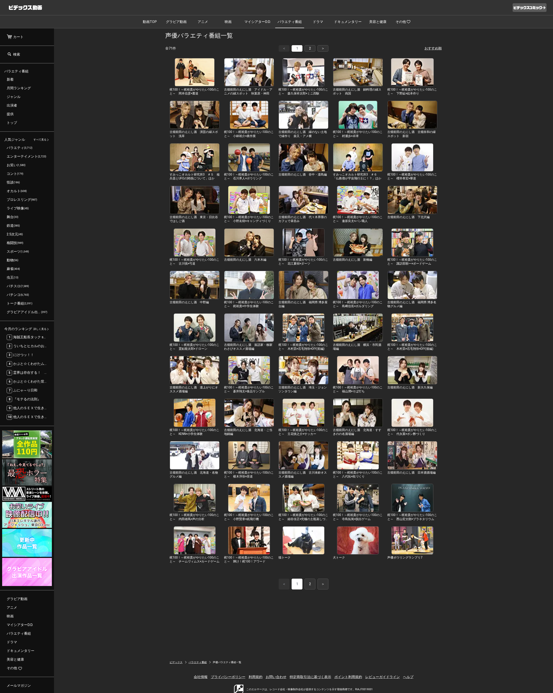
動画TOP (150, 22)
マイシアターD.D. (257, 22)
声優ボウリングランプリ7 (404, 557)
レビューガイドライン (382, 677)
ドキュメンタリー (348, 22)
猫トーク (284, 557)
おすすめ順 (433, 48)
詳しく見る (39, 329)
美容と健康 (377, 22)
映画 (228, 22)
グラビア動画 (176, 22)
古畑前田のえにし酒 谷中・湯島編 (302, 174)
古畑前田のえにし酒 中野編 (189, 302)
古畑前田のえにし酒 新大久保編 (410, 387)
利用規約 (255, 677)
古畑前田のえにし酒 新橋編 (352, 259)
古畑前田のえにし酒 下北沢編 (408, 217)
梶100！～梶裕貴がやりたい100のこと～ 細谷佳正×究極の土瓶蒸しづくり (303, 518)
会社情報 (201, 677)
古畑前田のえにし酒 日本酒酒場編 (411, 472)
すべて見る (39, 139)
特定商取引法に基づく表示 (310, 677)
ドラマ (318, 22)
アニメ (203, 22)
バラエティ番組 (290, 22)
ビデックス (176, 662)
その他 (401, 22)
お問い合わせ (276, 677)
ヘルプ (408, 677)
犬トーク (339, 557)
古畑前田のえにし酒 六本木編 (245, 259)
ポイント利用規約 (348, 677)
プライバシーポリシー (228, 677)
